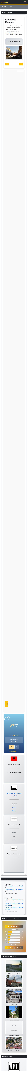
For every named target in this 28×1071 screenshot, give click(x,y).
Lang (4, 6)
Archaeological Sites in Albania (14, 886)
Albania (11, 33)
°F (16, 747)
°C (11, 747)
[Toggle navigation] (25, 2)
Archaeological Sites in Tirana (14, 889)
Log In (10, 6)
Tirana (7, 33)
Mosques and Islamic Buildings (14, 899)
